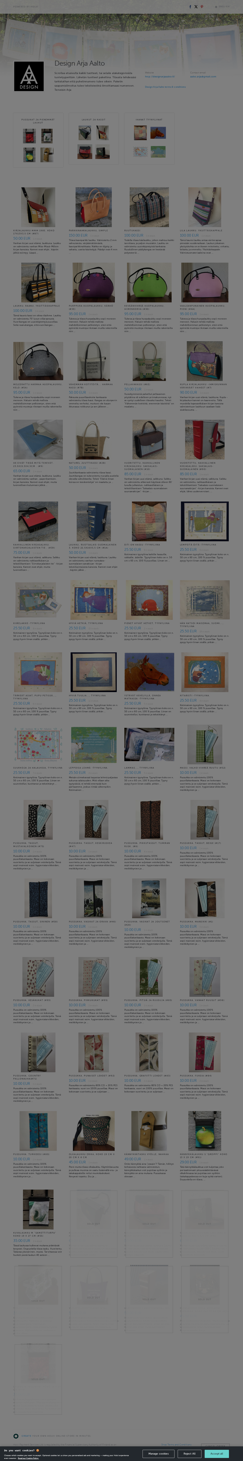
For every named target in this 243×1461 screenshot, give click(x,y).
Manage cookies (158, 1453)
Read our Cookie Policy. (28, 1458)
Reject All (190, 1453)
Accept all (217, 1453)
